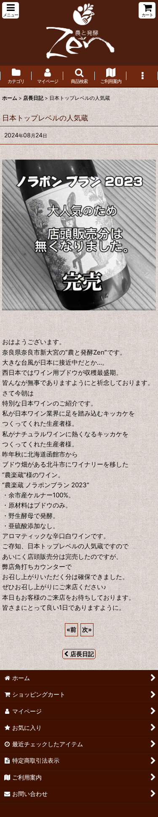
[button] (10, 10)
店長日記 (82, 653)
